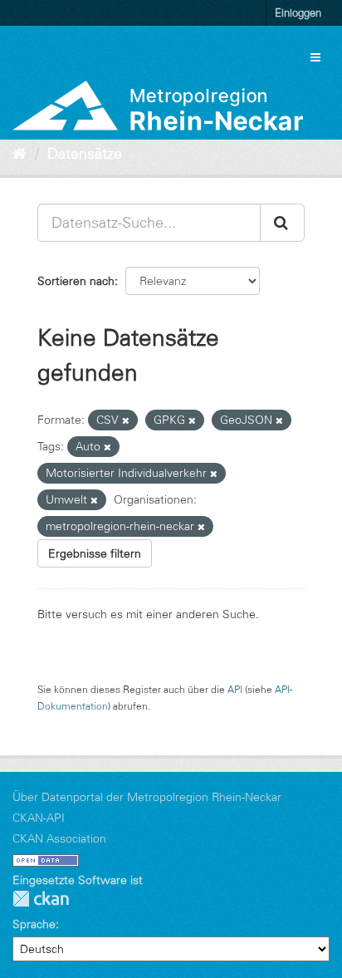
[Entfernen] (125, 420)
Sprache (34, 924)
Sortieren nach (76, 280)
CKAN (40, 898)
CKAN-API (38, 817)
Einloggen (298, 12)
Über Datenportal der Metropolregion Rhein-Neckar (146, 796)
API (234, 689)
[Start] (19, 154)
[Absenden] (282, 223)
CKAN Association (59, 838)
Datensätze (84, 154)
